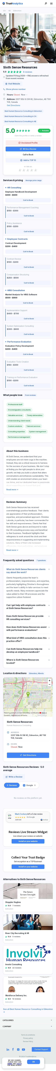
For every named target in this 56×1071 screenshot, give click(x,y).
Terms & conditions (28, 1035)
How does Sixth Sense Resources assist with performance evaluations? (26, 628)
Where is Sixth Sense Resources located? (22, 661)
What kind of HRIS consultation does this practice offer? (26, 639)
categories (8, 1020)
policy (19, 1064)
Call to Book (28, 155)
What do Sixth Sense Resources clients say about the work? (25, 571)
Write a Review (29, 149)
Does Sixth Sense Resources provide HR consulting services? (24, 617)
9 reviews (27, 72)
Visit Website (14, 84)
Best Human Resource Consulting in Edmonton (23, 111)
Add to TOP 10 (29, 160)
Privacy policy (28, 1038)
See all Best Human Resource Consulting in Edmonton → (28, 1010)
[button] (28, 94)
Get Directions (13, 105)
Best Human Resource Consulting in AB (20, 121)
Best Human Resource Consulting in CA (20, 116)
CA (4, 11)
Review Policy (28, 1041)
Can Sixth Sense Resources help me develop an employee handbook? (24, 650)
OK (33, 1062)
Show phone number (16, 89)
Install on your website (28, 841)
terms (9, 1064)
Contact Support (41, 1049)
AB (9, 11)
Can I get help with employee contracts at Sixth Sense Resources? (25, 606)
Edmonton (17, 11)
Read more (11, 490)
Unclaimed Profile (29, 143)
